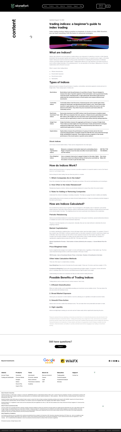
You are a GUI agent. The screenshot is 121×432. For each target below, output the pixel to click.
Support (76, 6)
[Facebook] (109, 360)
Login (108, 6)
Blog (81, 6)
